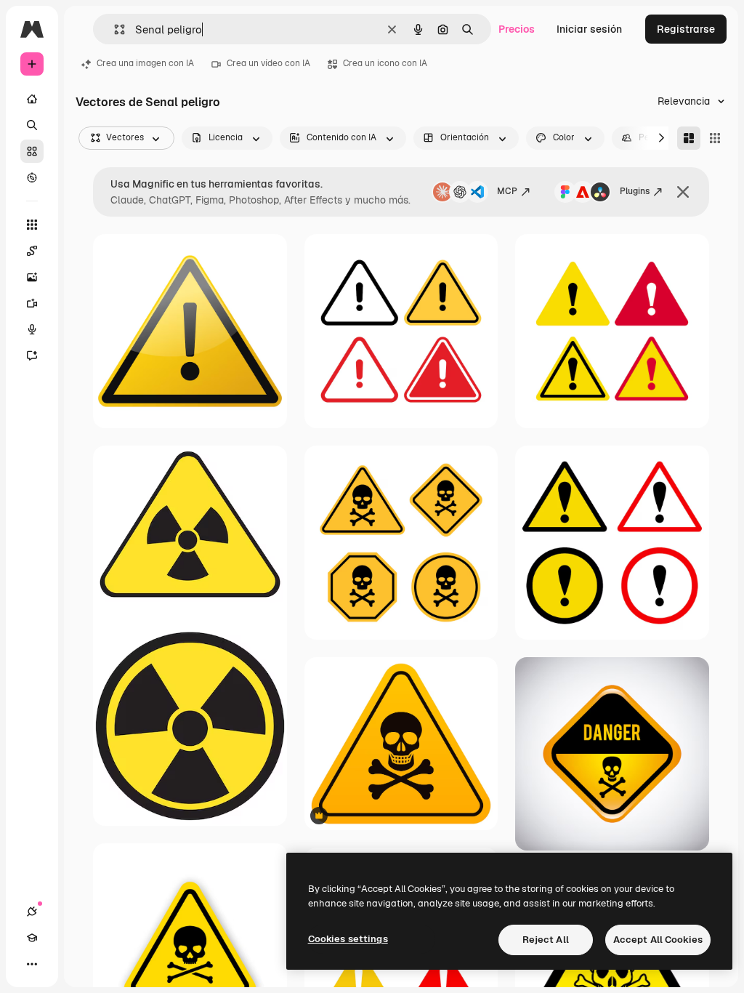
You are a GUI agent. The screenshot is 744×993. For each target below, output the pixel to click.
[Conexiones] (32, 911)
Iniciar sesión (589, 29)
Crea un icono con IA (385, 63)
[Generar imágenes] (32, 277)
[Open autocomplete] (114, 29)
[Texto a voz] (32, 329)
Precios (516, 29)
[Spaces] (32, 250)
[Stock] (32, 151)
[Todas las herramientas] (32, 224)
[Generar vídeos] (32, 303)
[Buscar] (32, 125)
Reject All (545, 939)
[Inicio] (32, 98)
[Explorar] (32, 177)
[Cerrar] (683, 192)
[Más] (32, 964)
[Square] (715, 138)
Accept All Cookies (658, 939)
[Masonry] (688, 138)
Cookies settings (348, 939)
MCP (507, 191)
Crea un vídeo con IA (268, 63)
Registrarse (686, 29)
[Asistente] (32, 355)
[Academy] (32, 937)
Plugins (635, 191)
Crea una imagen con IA (145, 63)
